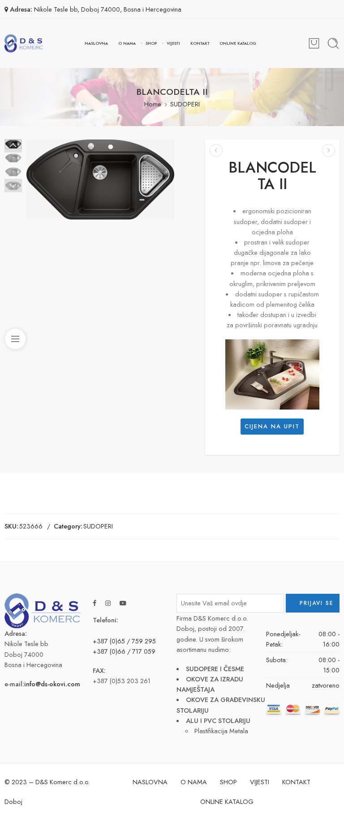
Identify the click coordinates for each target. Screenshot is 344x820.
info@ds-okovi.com (52, 684)
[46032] (100, 179)
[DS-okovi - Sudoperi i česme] (23, 43)
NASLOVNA (96, 43)
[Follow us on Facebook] (94, 603)
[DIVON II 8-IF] (328, 150)
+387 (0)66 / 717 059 (124, 651)
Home (152, 104)
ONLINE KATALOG (237, 43)
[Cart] (314, 43)
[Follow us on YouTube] (123, 603)
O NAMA (127, 43)
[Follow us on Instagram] (108, 603)
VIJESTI (173, 43)
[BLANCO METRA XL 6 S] (216, 150)
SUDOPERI (185, 104)
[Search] (333, 43)
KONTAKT (200, 43)
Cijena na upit (272, 426)
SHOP (151, 43)
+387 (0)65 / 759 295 (124, 641)
